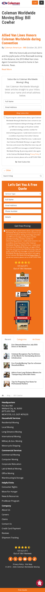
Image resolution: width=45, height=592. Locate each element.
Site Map (28, 564)
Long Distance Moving (12, 431)
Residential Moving (10, 422)
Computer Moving (10, 459)
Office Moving (8, 473)
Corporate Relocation (11, 464)
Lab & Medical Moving (11, 468)
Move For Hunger (10, 491)
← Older (7, 170)
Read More (7, 69)
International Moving (11, 436)
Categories (22, 339)
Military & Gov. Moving (12, 441)
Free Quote (22, 590)
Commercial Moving (11, 454)
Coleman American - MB (15, 47)
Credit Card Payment (11, 528)
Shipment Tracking (10, 537)
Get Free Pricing (22, 225)
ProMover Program (10, 501)
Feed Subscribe (23, 162)
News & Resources (10, 496)
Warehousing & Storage (12, 478)
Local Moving (8, 427)
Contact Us (7, 524)
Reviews (5, 533)
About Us (6, 510)
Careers (5, 514)
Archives (36, 339)
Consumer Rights (9, 487)
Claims (5, 519)
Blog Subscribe (23, 113)
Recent (8, 339)
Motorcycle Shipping (11, 445)
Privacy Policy (34, 154)
